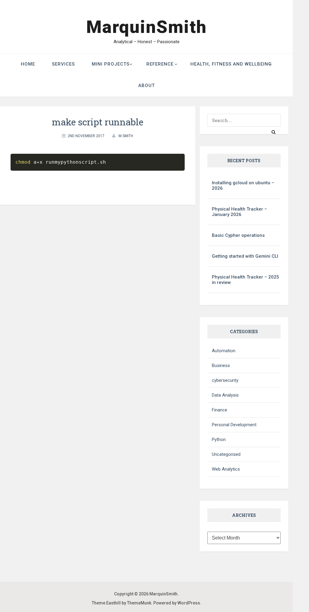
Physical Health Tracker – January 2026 (239, 211)
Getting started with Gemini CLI (245, 256)
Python (219, 439)
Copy (136, 159)
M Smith (126, 136)
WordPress (188, 603)
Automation (223, 350)
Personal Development (234, 424)
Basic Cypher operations (238, 235)
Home (28, 64)
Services (63, 64)
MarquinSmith (146, 27)
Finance (219, 410)
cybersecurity (225, 380)
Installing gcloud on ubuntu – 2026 (243, 185)
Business (221, 365)
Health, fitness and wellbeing (231, 64)
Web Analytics (226, 469)
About (146, 85)
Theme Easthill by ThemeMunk (121, 603)
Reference (160, 64)
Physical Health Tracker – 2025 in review (245, 279)
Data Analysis (225, 395)
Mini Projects (110, 64)
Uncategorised (226, 454)
